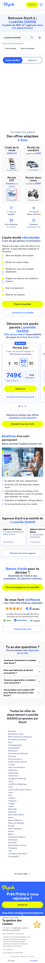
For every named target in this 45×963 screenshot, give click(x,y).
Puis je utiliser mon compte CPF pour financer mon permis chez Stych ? (19, 692)
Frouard (11, 765)
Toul (10, 851)
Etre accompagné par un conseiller (22, 587)
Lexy (10, 795)
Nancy (11, 817)
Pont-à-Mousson (15, 829)
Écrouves (12, 756)
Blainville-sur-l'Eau (15, 734)
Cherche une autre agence (23, 553)
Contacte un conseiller (22, 313)
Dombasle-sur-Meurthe (18, 753)
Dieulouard (13, 751)
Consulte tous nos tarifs (22, 424)
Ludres (11, 806)
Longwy (11, 804)
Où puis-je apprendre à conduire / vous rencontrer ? (20, 681)
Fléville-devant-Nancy (17, 762)
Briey (10, 742)
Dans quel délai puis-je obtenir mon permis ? (18, 671)
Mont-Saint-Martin (16, 815)
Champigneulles (15, 745)
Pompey (11, 826)
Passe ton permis (22, 304)
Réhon (11, 834)
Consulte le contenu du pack (20, 397)
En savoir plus (9, 542)
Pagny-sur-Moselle (16, 823)
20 (23, 362)
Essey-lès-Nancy (15, 759)
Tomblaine (12, 848)
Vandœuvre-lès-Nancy (17, 854)
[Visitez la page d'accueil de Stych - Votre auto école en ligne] (8, 4)
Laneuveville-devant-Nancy (19, 790)
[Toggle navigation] (40, 4)
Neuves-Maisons (15, 820)
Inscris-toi (20, 389)
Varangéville (13, 856)
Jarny (10, 781)
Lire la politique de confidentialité (12, 953)
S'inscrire (32, 5)
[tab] (22, 873)
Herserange (13, 773)
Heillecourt (13, 770)
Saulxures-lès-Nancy (16, 837)
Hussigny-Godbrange (17, 778)
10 (16, 363)
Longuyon (12, 801)
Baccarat (12, 731)
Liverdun (11, 798)
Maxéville (12, 812)
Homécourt (13, 776)
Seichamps (12, 840)
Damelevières (14, 748)
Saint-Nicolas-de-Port (17, 845)
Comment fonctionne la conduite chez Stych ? (20, 661)
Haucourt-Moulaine (16, 767)
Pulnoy (11, 831)
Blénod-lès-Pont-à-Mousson (20, 737)
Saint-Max (12, 842)
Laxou (10, 792)
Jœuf (10, 787)
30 (31, 363)
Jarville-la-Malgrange (17, 784)
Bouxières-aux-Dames (17, 740)
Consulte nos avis (22, 629)
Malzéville (12, 809)
